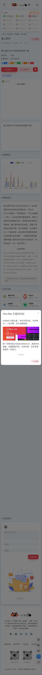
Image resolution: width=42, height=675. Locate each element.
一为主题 (35, 361)
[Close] (38, 313)
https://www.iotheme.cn (20, 343)
